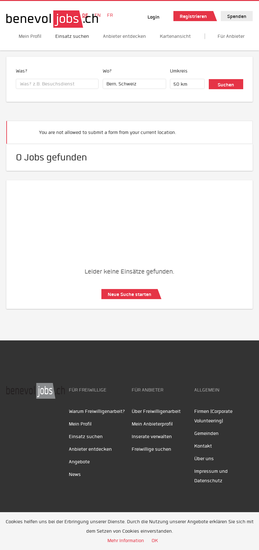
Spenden (236, 16)
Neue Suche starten (129, 294)
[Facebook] (12, 419)
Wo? (107, 71)
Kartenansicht (175, 36)
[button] (238, 130)
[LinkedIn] (41, 419)
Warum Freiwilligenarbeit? (97, 411)
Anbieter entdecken (124, 36)
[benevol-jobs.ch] (52, 19)
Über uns (204, 458)
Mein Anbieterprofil (152, 424)
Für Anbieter (231, 36)
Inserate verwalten (152, 436)
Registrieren (193, 16)
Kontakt (203, 446)
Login (154, 17)
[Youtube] (27, 419)
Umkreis (179, 71)
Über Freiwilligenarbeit (156, 411)
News (75, 474)
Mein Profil (30, 36)
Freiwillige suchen (151, 449)
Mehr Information (125, 540)
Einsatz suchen (72, 36)
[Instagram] (54, 419)
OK (155, 540)
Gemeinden (206, 433)
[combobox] (57, 84)
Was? (21, 71)
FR (110, 15)
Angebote (79, 462)
